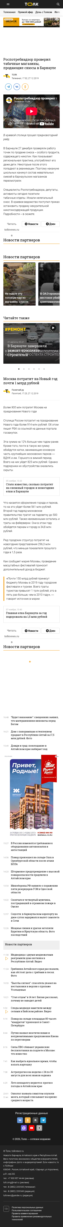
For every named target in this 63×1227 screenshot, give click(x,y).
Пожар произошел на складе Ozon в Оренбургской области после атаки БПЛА (32, 861)
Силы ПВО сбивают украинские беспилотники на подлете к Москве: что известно (33, 1050)
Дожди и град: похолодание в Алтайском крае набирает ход (29, 747)
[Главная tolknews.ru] (31, 4)
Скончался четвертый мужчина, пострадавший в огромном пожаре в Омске (33, 903)
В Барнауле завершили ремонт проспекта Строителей (27, 350)
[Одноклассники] (25, 86)
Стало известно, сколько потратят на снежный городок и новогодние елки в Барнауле (30, 487)
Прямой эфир (25, 12)
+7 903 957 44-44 (16, 1178)
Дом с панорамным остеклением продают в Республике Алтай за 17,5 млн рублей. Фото (32, 735)
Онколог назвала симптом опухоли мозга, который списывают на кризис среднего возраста (34, 1097)
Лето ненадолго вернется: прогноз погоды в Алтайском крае (32, 1084)
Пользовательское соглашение (27, 1210)
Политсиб (16, 393)
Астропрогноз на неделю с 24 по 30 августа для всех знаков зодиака (32, 1073)
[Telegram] (8, 86)
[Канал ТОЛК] (50, 224)
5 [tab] (39, 369)
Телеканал (9, 12)
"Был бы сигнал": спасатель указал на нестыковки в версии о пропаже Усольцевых (33, 986)
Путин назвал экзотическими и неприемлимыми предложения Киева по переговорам (34, 1036)
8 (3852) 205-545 (16, 1187)
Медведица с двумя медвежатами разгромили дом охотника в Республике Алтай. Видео (32, 958)
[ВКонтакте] (16, 86)
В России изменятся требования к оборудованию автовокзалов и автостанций (32, 847)
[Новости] (31, 224)
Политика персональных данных (27, 1207)
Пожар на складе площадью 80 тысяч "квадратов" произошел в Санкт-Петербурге (33, 1022)
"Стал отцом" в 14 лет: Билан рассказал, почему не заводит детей (34, 999)
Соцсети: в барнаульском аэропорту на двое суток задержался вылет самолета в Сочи (35, 917)
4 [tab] (34, 369)
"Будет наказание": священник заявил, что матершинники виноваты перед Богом (34, 721)
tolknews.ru (18, 1151)
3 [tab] (29, 369)
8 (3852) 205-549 (16, 1191)
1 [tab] (19, 369)
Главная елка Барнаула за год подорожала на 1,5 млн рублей (26, 614)
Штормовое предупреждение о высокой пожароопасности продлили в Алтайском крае (35, 875)
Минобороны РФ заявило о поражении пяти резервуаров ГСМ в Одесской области (34, 889)
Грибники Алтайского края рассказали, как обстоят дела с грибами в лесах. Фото (35, 972)
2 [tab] (24, 369)
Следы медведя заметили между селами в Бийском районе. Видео (31, 1009)
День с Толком (43, 12)
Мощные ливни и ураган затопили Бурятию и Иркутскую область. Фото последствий (33, 931)
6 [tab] (44, 369)
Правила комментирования (25, 1213)
